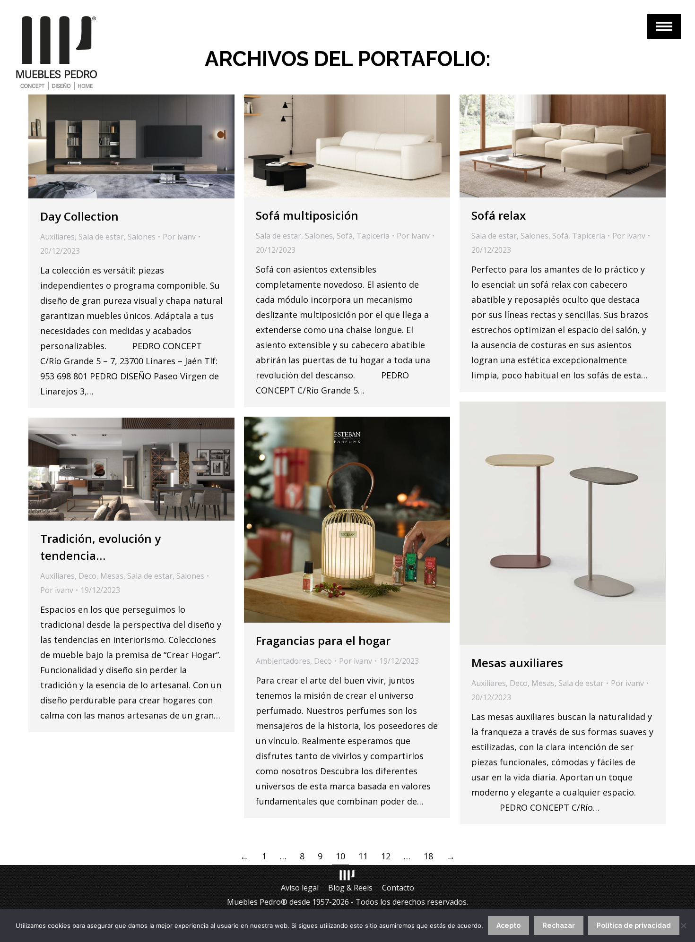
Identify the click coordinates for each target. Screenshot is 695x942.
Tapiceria (373, 236)
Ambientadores (283, 661)
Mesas (543, 683)
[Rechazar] (683, 925)
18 (428, 856)
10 (340, 856)
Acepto (508, 925)
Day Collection (79, 216)
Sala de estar (101, 236)
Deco (519, 683)
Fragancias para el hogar (323, 640)
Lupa (118, 146)
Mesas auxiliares (517, 662)
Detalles (144, 146)
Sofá (345, 236)
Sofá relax (498, 215)
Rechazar (558, 925)
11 (363, 856)
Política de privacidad (634, 925)
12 (386, 856)
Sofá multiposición (307, 215)
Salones (142, 236)
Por (179, 236)
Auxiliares (57, 236)
